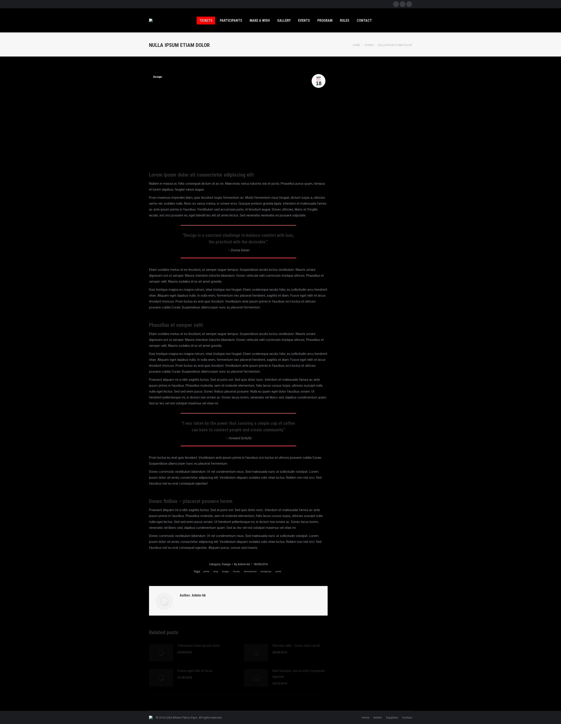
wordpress (266, 571)
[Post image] (161, 652)
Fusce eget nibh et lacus (195, 671)
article (206, 571)
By (242, 564)
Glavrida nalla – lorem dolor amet (296, 646)
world (278, 571)
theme (236, 571)
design (225, 571)
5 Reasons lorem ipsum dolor (199, 646)
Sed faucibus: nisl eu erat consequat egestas (298, 674)
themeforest (250, 571)
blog (215, 571)
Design (157, 76)
